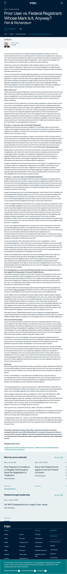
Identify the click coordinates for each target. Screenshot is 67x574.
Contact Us (53, 536)
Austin (6, 538)
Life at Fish (37, 534)
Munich (22, 534)
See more (57, 457)
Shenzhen (22, 550)
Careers (37, 530)
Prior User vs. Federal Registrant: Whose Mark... (40, 34)
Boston (6, 542)
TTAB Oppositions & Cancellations (14, 450)
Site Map (52, 546)
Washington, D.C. (24, 558)
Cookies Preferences (10, 571)
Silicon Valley (23, 554)
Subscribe (12, 29)
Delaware (6, 554)
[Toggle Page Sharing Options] (20, 29)
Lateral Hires (38, 546)
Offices (6, 530)
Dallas (5, 550)
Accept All (40, 571)
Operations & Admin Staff (40, 555)
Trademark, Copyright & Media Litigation (47, 447)
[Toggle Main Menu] (5, 3)
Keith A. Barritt (15, 43)
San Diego (22, 546)
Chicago (6, 546)
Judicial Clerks (39, 538)
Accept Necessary (27, 571)
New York (22, 538)
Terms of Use (50, 563)
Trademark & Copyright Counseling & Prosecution (19, 447)
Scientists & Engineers (41, 550)
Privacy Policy (54, 558)
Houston (6, 558)
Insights (11, 34)
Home (5, 34)
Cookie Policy (53, 550)
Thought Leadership (21, 34)
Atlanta (6, 534)
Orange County (24, 542)
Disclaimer (53, 554)
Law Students (38, 542)
